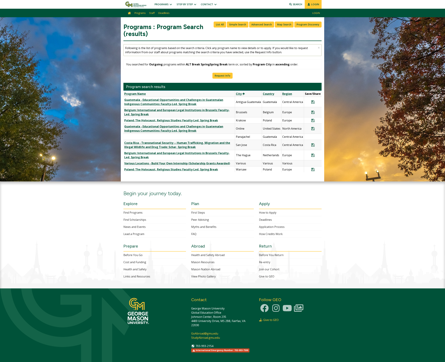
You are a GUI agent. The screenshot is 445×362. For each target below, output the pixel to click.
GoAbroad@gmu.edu (204, 333)
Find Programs (133, 212)
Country (268, 94)
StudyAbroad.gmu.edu (205, 338)
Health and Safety (135, 269)
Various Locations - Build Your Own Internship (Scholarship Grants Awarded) (177, 163)
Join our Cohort (269, 269)
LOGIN (314, 4)
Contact (207, 4)
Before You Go (133, 255)
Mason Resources (203, 262)
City (239, 94)
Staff (152, 13)
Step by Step (185, 4)
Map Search (284, 24)
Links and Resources (136, 276)
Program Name (135, 94)
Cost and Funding (134, 262)
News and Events (134, 227)
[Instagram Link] (275, 310)
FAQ (193, 234)
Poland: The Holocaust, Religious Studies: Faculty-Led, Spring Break (171, 120)
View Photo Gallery (203, 276)
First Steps (198, 212)
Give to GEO (266, 276)
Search (297, 4)
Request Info (222, 75)
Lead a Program (133, 234)
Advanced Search (261, 24)
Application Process (272, 227)
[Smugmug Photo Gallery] (298, 310)
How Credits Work (271, 234)
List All (220, 24)
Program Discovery (308, 24)
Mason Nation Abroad (205, 269)
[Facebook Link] (264, 310)
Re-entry (264, 262)
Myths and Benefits (203, 227)
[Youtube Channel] (287, 310)
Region (287, 94)
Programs (162, 4)
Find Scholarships (134, 220)
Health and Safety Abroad (208, 255)
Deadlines (163, 13)
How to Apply (267, 212)
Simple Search (237, 24)
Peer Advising (200, 220)
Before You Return (271, 255)
